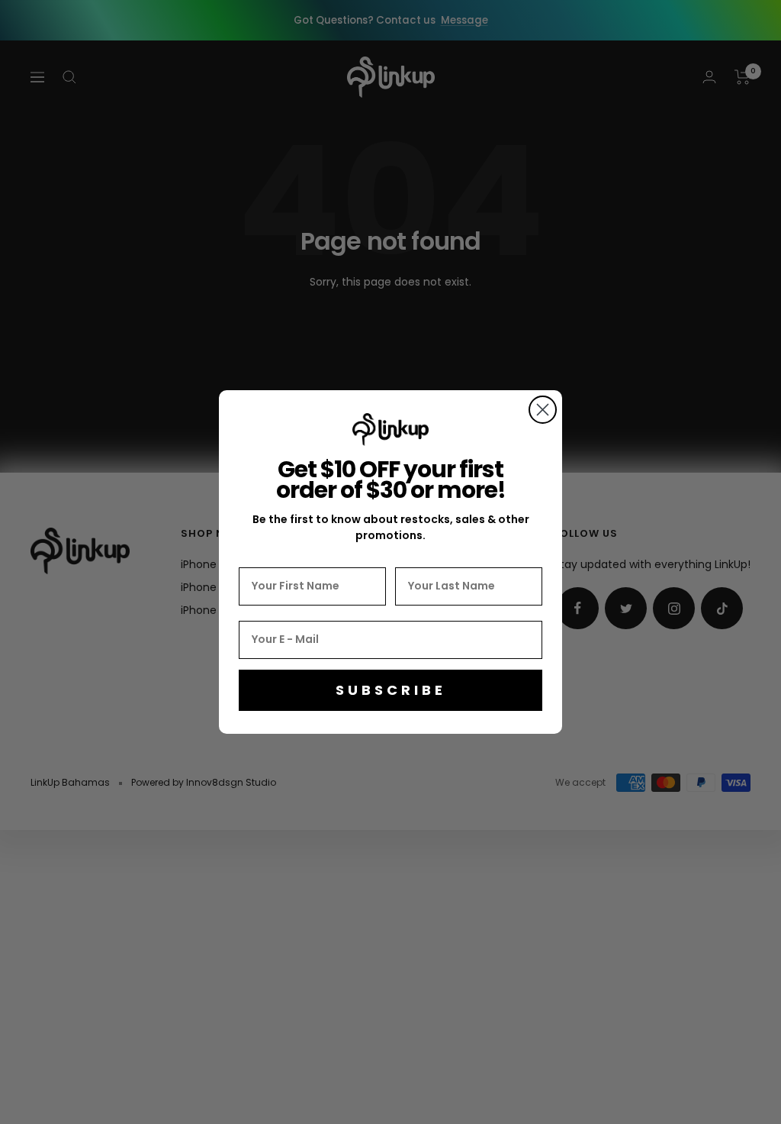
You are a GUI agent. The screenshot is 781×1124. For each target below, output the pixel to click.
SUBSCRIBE (391, 689)
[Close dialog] (542, 409)
